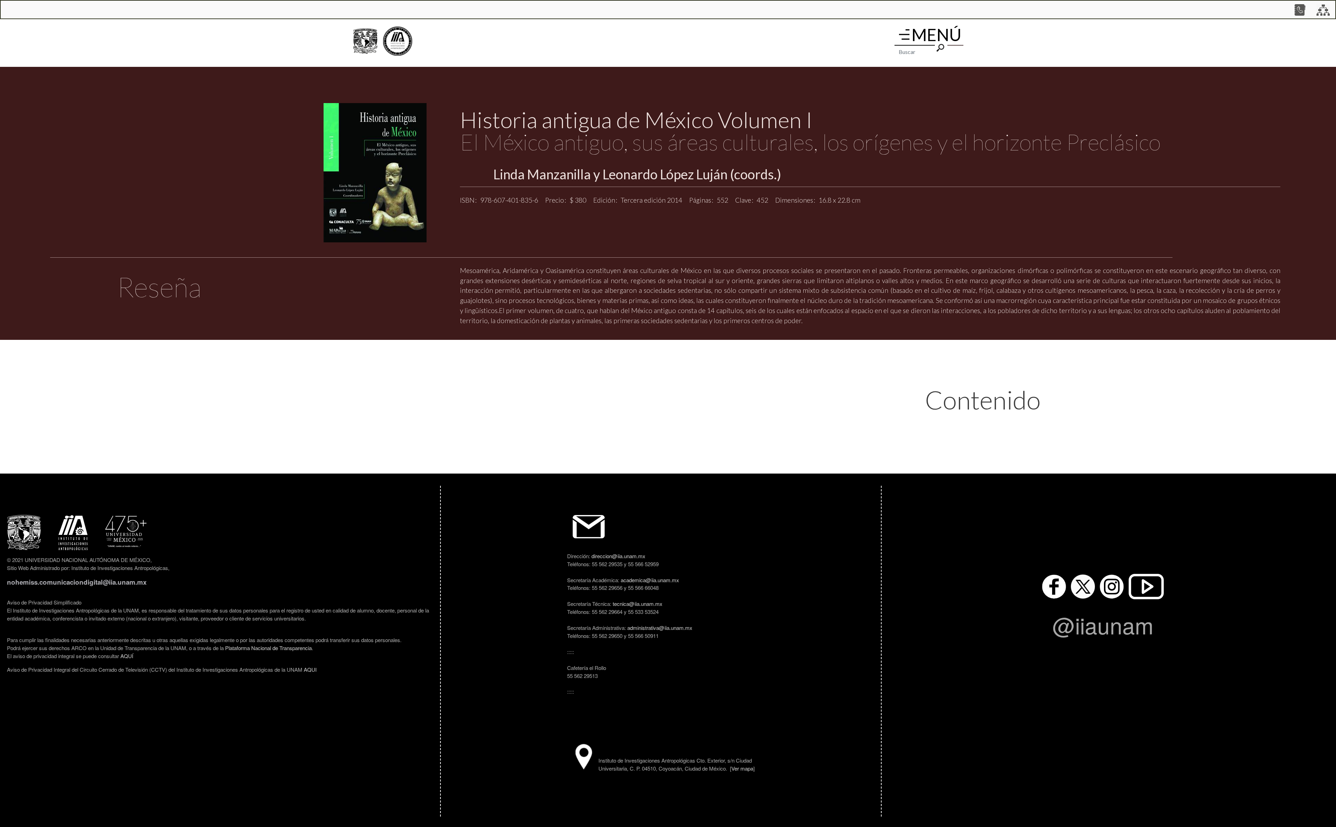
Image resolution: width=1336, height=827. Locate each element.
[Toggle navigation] (904, 34)
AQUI (310, 669)
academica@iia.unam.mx (650, 580)
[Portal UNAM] (365, 41)
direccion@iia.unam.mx (618, 556)
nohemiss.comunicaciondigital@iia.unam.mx (76, 582)
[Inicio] (397, 41)
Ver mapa (742, 768)
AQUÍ (126, 656)
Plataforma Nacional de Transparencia (268, 648)
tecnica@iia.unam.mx (637, 603)
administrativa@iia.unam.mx (659, 627)
